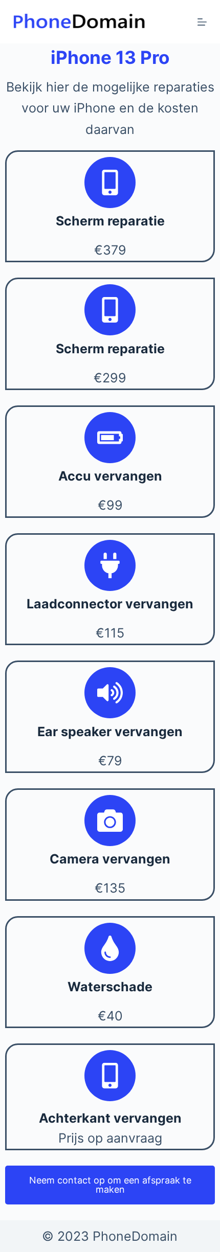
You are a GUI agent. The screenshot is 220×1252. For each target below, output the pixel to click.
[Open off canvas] (202, 22)
